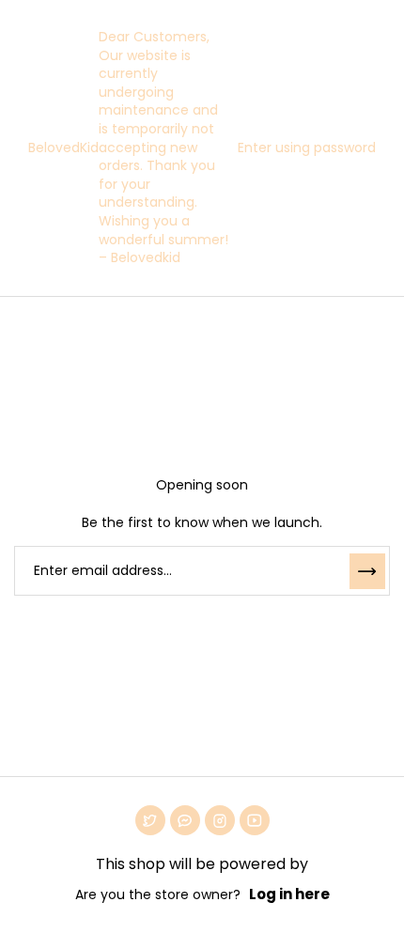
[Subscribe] (367, 571)
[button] (302, 147)
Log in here (289, 894)
